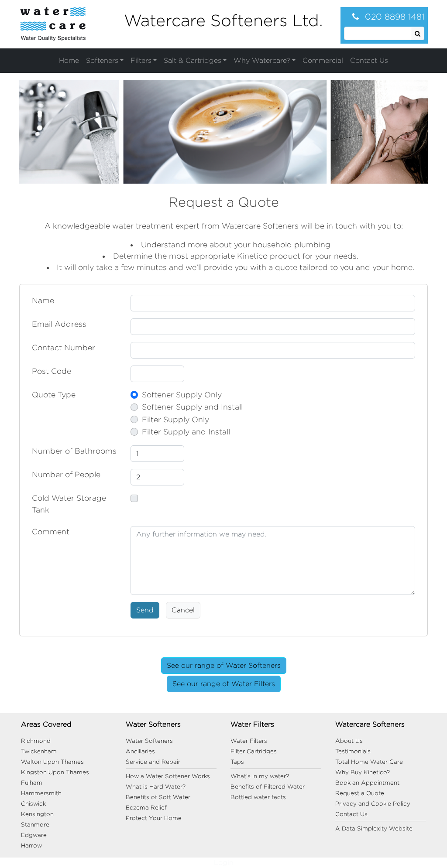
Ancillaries (140, 751)
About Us (349, 741)
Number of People (66, 474)
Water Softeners (149, 741)
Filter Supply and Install (186, 431)
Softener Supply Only (182, 394)
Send (145, 610)
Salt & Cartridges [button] (192, 60)
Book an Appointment (367, 782)
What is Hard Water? (156, 786)
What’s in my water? (259, 776)
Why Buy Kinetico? (362, 772)
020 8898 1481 (393, 16)
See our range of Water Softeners (224, 665)
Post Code (51, 371)
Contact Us (369, 60)
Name (43, 300)
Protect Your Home (154, 818)
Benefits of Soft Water (158, 797)
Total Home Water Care (369, 762)
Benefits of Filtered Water (267, 786)
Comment (50, 531)
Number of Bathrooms (74, 451)
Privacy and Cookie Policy (372, 803)
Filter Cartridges (253, 751)
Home (69, 60)
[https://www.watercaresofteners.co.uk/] (52, 23)
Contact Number (63, 347)
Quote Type (54, 394)
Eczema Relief (146, 807)
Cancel (183, 610)
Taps (237, 762)
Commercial (323, 60)
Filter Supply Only (175, 419)
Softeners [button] (102, 60)
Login (224, 862)
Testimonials (353, 751)
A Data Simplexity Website (374, 828)
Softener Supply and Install (192, 407)
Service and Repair (153, 762)
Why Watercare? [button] (262, 60)
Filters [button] (141, 60)
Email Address (59, 324)
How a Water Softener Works (168, 776)
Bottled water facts (258, 797)
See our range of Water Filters (223, 683)
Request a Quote (359, 793)
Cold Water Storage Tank (69, 503)
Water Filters (248, 741)
